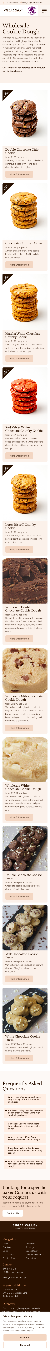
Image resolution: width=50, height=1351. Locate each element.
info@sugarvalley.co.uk (32, 2)
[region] (25, 1331)
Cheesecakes (8, 1254)
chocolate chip (9, 54)
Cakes (5, 1251)
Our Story (6, 1247)
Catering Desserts (10, 1258)
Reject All (25, 1345)
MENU (44, 12)
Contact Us (31, 1258)
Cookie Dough (32, 1251)
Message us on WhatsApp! (14, 1277)
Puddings (30, 1247)
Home (5, 1243)
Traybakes (30, 1243)
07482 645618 (11, 2)
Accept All (25, 1337)
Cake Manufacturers (35, 1254)
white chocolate (25, 54)
